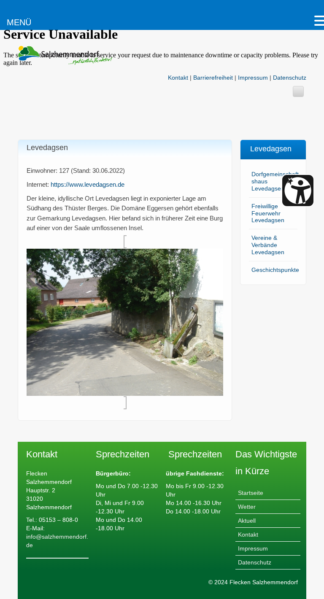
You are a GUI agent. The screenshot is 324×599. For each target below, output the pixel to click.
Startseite (250, 492)
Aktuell (247, 520)
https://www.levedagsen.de (87, 184)
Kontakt (178, 77)
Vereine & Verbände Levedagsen (267, 244)
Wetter (247, 506)
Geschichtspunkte (275, 269)
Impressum (253, 77)
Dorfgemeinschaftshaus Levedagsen (275, 181)
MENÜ (19, 22)
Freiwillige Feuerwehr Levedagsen (267, 213)
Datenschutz (289, 77)
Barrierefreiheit (213, 77)
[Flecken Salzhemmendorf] (65, 54)
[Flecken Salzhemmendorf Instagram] (298, 91)
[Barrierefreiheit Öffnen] (297, 190)
